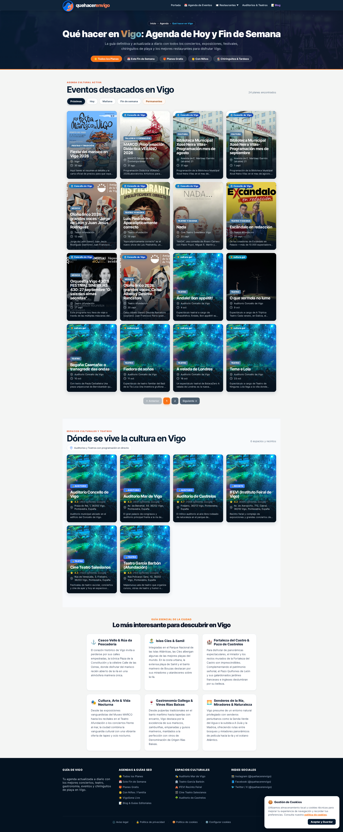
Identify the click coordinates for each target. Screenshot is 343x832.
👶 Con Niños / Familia (132, 792)
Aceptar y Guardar (322, 821)
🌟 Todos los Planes (106, 58)
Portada (176, 5)
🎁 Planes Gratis (173, 58)
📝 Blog (275, 5)
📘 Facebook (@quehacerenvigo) (251, 781)
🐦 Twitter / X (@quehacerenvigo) (251, 786)
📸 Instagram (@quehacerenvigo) (251, 776)
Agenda (164, 23)
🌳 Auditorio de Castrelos (190, 797)
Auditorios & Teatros (255, 5)
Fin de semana (129, 101)
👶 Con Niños (200, 58)
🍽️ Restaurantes (227, 5)
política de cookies (315, 814)
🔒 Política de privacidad (150, 822)
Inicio (153, 23)
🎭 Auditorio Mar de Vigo (190, 776)
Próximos (76, 101)
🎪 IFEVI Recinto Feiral (188, 786)
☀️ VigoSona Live (129, 797)
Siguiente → (190, 400)
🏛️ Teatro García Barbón (189, 781)
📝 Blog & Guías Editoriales (135, 803)
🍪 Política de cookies (185, 822)
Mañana (107, 101)
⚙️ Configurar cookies (218, 822)
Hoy (92, 101)
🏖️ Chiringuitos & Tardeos (233, 58)
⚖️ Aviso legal (120, 822)
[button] (92, 145)
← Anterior (152, 400)
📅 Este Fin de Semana (141, 58)
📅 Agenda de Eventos (198, 5)
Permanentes (154, 101)
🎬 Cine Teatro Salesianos (190, 792)
